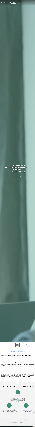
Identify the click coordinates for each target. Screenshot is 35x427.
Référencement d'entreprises (14, 422)
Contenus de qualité (22, 422)
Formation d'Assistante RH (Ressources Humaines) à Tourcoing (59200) (16, 419)
